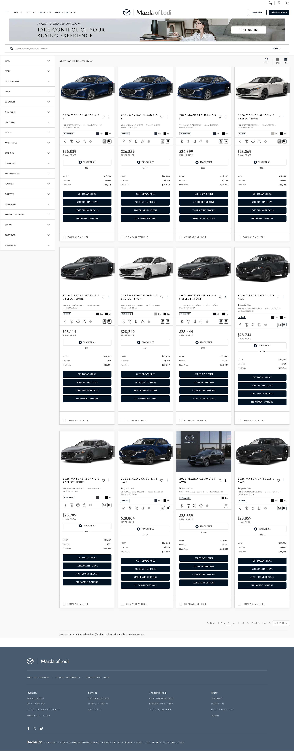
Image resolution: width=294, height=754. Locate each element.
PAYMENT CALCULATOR (161, 704)
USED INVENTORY (36, 704)
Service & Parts (63, 12)
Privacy (97, 742)
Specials (43, 12)
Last (266, 623)
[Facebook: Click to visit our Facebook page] (28, 729)
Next (255, 623)
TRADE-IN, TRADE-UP (160, 710)
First (211, 623)
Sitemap (86, 742)
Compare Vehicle (79, 237)
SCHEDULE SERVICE (98, 704)
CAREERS (215, 716)
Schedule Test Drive (87, 202)
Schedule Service (279, 12)
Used (28, 12)
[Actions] (108, 117)
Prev (222, 623)
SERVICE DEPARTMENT (99, 698)
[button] (111, 88)
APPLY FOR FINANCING (161, 698)
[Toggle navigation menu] (5, 12)
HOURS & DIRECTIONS (222, 710)
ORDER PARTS (95, 710)
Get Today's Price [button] (87, 194)
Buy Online (257, 12)
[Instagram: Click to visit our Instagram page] (41, 729)
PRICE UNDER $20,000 (38, 716)
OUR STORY (217, 698)
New (16, 12)
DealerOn (74, 742)
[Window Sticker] (109, 141)
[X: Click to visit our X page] (35, 729)
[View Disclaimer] (90, 141)
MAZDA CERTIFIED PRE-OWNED (43, 710)
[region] (87, 180)
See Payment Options (87, 218)
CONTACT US (217, 704)
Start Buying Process (87, 210)
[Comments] (104, 141)
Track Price (89, 162)
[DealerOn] (34, 742)
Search (276, 48)
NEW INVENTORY (35, 698)
